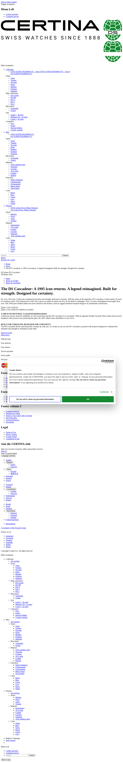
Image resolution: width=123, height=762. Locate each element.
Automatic (14, 108)
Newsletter (10, 422)
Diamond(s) (15, 225)
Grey (12, 199)
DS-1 (13, 104)
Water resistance (17, 180)
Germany (9, 485)
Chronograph (16, 182)
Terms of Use (11, 432)
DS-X (13, 100)
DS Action (15, 95)
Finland (9, 478)
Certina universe (12, 14)
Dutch (13, 465)
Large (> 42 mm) (17, 119)
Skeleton (14, 91)
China (9, 469)
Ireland (8, 487)
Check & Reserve (12, 420)
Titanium (14, 167)
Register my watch (13, 413)
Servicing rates (11, 418)
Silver (13, 201)
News (8, 266)
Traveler (14, 82)
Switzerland (11, 511)
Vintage (13, 80)
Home (8, 264)
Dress (13, 85)
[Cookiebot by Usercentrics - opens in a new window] (103, 361)
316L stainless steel (18, 165)
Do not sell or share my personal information (35, 399)
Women (9, 206)
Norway (9, 498)
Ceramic (14, 169)
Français (14, 467)
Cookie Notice (11, 437)
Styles (13, 563)
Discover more (6, 333)
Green (13, 197)
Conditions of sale (12, 439)
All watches (15, 561)
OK (87, 399)
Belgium (9, 462)
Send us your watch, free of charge (19, 416)
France (8, 480)
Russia (8, 504)
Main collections (17, 581)
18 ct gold (14, 171)
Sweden (9, 508)
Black (13, 193)
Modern (14, 87)
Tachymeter (15, 188)
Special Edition (16, 128)
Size (12, 600)
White (13, 204)
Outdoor (14, 89)
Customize (104, 392)
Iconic (13, 126)
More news (5, 335)
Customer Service (12, 411)
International (10, 524)
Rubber (13, 175)
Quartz (13, 111)
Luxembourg (11, 489)
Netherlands (10, 496)
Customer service (12, 16)
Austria (8, 460)
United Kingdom (12, 520)
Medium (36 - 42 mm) (19, 117)
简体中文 (14, 474)
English (13, 471)
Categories (15, 609)
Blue (12, 195)
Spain (8, 506)
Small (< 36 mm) (17, 115)
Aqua (13, 78)
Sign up (4, 451)
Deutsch (14, 513)
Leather (13, 173)
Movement (15, 594)
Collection (10, 69)
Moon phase (15, 186)
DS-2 (13, 102)
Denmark (9, 476)
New (12, 124)
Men (7, 132)
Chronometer (16, 184)
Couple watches (17, 130)
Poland (8, 500)
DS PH (13, 98)
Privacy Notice (11, 434)
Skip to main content (9, 2)
